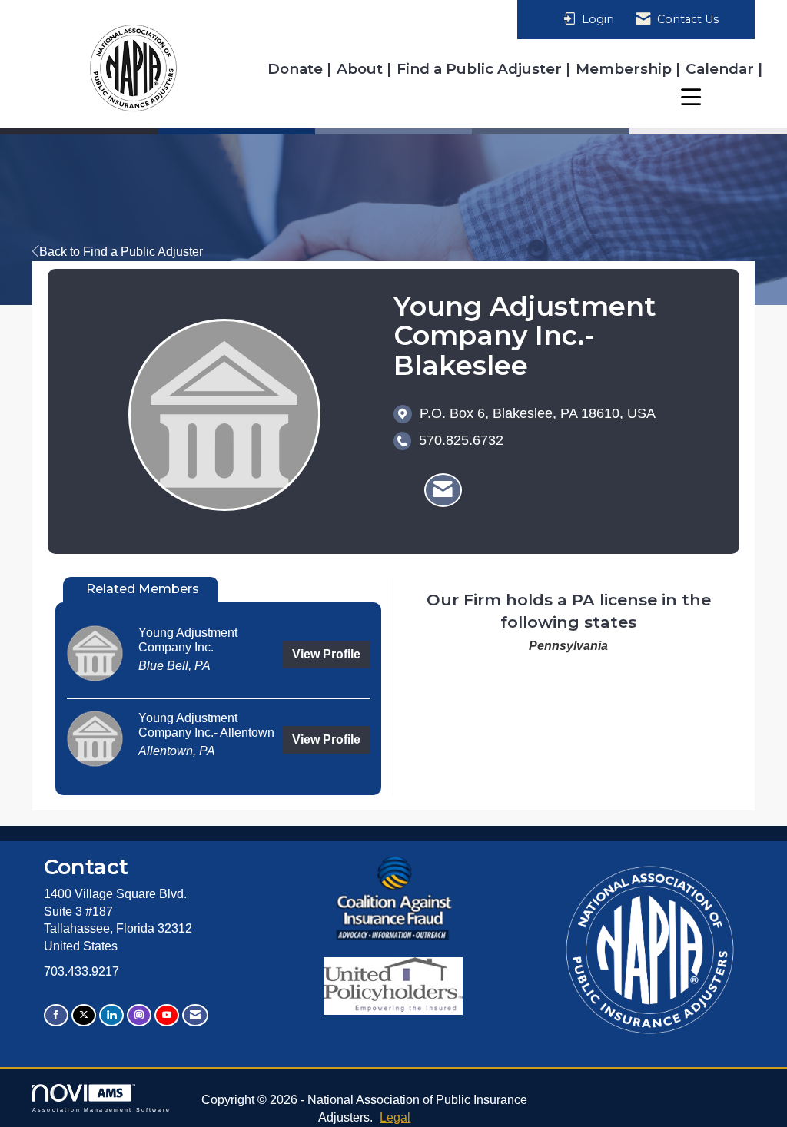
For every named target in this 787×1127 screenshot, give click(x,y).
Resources (716, 96)
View (326, 654)
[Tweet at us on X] (83, 1015)
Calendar (722, 69)
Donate (297, 69)
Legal (395, 1117)
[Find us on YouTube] (166, 1015)
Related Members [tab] (142, 589)
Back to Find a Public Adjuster (121, 251)
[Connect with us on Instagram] (139, 1015)
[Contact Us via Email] (195, 1015)
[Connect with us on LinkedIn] (111, 1015)
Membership (626, 69)
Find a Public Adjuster (481, 69)
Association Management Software (101, 1109)
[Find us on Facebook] (56, 1015)
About (362, 69)
